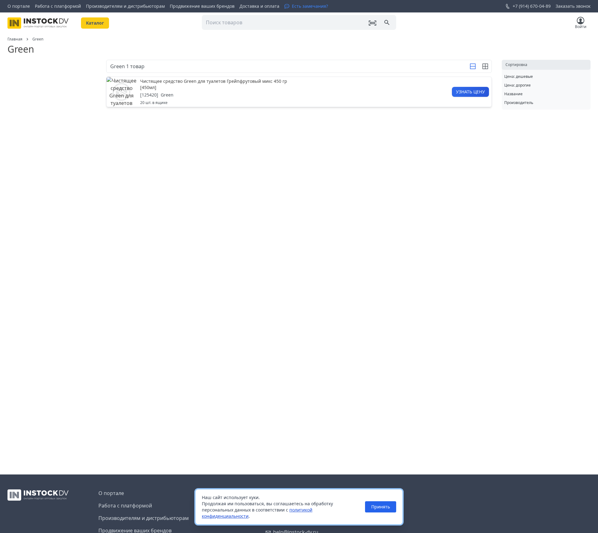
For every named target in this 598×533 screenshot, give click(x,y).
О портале (18, 6)
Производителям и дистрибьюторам (125, 6)
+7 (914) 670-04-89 (532, 6)
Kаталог (95, 23)
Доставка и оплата (259, 6)
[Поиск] (387, 23)
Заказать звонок (573, 6)
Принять (380, 507)
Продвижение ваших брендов (202, 6)
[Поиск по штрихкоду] (372, 23)
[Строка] (473, 66)
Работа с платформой (58, 6)
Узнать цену (470, 92)
